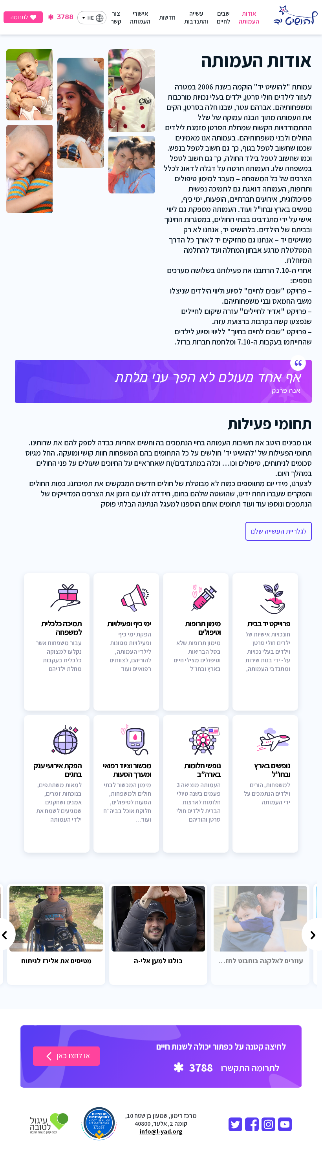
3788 (64, 17)
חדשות (167, 17)
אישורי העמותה (140, 17)
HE (90, 17)
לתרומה (19, 17)
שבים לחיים (223, 17)
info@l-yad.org (161, 1132)
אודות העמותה (249, 17)
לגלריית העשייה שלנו (279, 531)
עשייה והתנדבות (196, 17)
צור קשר (116, 17)
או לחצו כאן (72, 1055)
